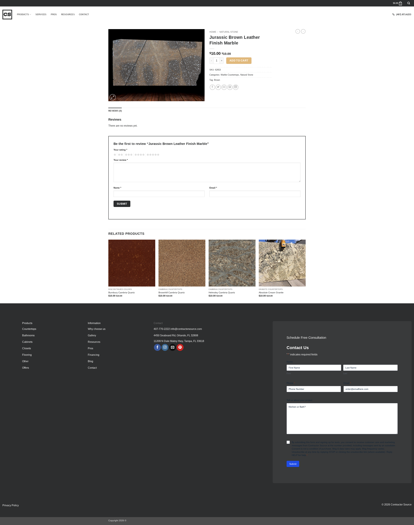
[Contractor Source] (7, 14)
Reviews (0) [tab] (115, 111)
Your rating (120, 149)
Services (41, 14)
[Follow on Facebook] (157, 347)
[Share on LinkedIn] (235, 87)
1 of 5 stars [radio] (114, 155)
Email (213, 187)
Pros (54, 14)
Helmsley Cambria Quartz (222, 292)
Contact (84, 14)
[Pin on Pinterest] (230, 87)
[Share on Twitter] (218, 87)
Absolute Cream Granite (271, 292)
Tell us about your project (299, 400)
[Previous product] (303, 31)
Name (117, 187)
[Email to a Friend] (224, 87)
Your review (121, 160)
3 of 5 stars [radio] (128, 155)
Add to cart (238, 60)
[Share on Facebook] (212, 87)
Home (212, 32)
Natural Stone (228, 32)
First (289, 373)
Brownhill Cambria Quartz (171, 292)
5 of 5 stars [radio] (152, 155)
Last (345, 373)
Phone (291, 383)
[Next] (305, 271)
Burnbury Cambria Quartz (121, 292)
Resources (68, 14)
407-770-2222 (162, 329)
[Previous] (108, 271)
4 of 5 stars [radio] (139, 155)
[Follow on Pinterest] (180, 347)
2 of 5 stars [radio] (120, 155)
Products (23, 14)
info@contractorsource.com (186, 329)
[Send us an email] (172, 347)
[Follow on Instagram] (165, 347)
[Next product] (297, 31)
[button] (408, 3)
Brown (217, 80)
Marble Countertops (230, 75)
